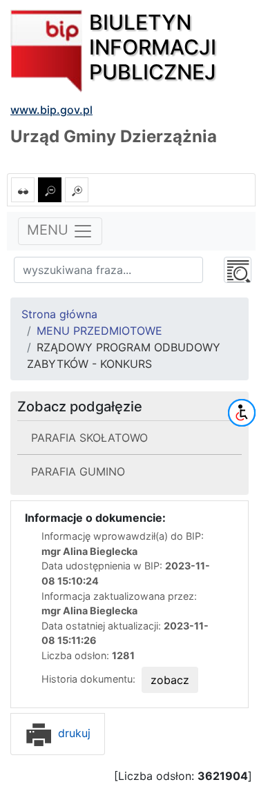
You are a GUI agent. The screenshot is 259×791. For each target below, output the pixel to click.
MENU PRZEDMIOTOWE (99, 331)
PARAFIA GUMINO (78, 471)
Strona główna (59, 314)
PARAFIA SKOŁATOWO (89, 438)
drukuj (72, 733)
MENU (50, 230)
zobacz (170, 680)
